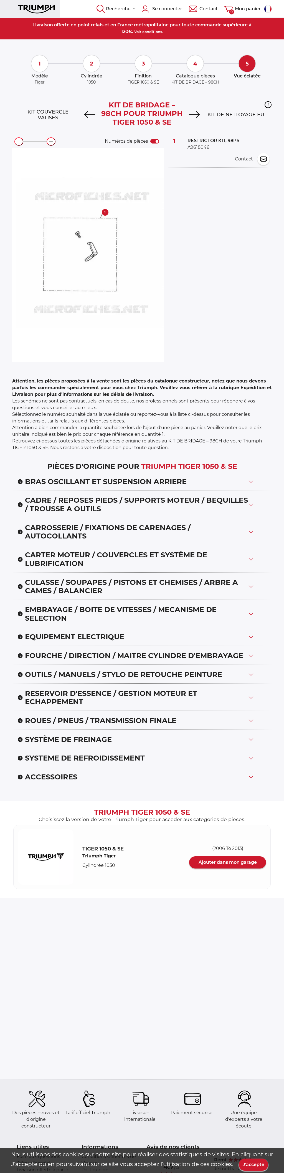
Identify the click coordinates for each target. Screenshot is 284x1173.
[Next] (194, 114)
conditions (152, 31)
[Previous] (89, 114)
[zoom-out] (18, 141)
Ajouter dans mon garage (228, 862)
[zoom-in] (51, 141)
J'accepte (253, 1164)
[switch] (154, 141)
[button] (268, 105)
